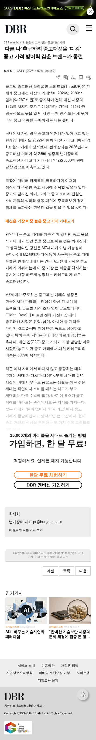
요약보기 (89, 77)
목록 (66, 571)
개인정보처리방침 (19, 673)
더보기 (58, 77)
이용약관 (48, 665)
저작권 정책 (69, 665)
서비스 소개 (26, 665)
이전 (50, 571)
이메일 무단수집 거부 (54, 673)
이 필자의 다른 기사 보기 (26, 530)
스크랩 (81, 77)
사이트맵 (83, 673)
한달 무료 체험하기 (48, 474)
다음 (83, 571)
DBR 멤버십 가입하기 (48, 485)
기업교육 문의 (48, 680)
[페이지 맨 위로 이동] (84, 696)
